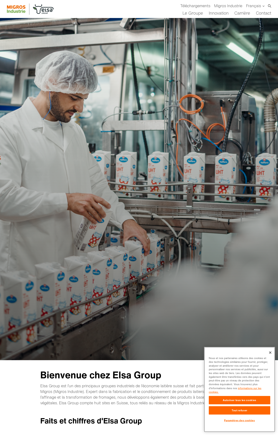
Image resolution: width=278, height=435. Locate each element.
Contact (263, 13)
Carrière (242, 13)
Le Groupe (192, 13)
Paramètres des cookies (239, 420)
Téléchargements (195, 6)
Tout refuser (239, 410)
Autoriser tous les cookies (239, 400)
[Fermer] (270, 352)
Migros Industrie (228, 6)
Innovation (219, 13)
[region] (239, 389)
